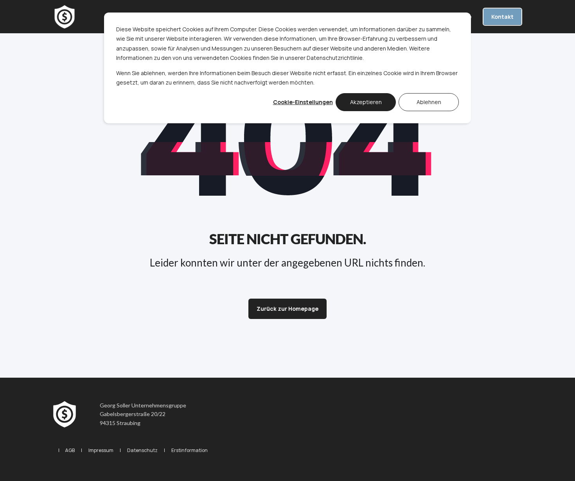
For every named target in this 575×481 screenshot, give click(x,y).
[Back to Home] (64, 17)
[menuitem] (70, 450)
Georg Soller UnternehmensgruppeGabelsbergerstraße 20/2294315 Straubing (143, 414)
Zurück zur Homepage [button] (287, 308)
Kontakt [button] (502, 16)
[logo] (64, 414)
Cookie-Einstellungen (303, 102)
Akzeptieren (366, 102)
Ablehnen (429, 102)
